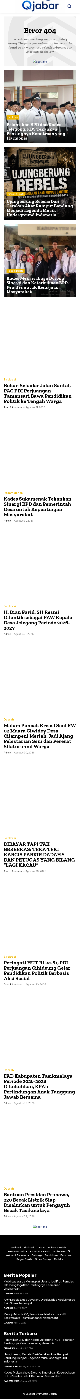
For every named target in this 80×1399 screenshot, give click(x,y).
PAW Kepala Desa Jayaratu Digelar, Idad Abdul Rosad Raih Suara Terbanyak (39, 1301)
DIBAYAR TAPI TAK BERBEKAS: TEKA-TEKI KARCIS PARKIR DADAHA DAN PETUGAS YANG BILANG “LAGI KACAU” (39, 854)
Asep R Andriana (13, 407)
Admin (7, 520)
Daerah (9, 719)
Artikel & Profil (16, 194)
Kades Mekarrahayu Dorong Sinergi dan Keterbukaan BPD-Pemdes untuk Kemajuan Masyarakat (39, 1374)
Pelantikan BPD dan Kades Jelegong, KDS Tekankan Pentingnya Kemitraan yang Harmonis (39, 1341)
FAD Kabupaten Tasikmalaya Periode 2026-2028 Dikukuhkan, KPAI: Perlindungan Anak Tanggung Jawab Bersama (39, 1086)
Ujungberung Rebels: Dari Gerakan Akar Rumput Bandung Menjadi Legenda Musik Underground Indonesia (36, 1357)
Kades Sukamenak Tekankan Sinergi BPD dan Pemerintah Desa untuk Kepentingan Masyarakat (37, 507)
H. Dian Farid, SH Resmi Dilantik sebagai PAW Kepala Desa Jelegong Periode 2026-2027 (38, 620)
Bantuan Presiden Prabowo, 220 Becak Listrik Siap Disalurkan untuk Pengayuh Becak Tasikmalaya (37, 1202)
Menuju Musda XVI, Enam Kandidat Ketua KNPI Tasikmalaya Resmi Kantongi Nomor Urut (35, 1316)
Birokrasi (13, 117)
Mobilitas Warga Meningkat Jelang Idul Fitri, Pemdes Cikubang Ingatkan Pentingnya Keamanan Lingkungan (39, 1285)
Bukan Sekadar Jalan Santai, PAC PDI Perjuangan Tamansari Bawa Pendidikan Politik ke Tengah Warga (38, 393)
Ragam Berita (15, 270)
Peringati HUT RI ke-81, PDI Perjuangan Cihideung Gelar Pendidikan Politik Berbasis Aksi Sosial (37, 970)
